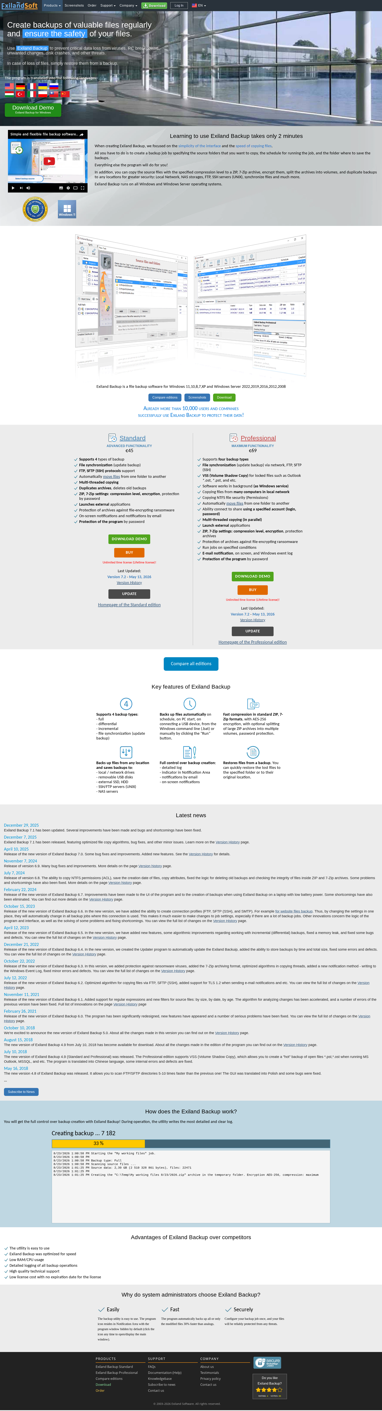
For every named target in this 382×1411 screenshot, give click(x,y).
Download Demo (129, 539)
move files (111, 477)
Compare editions (164, 397)
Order (100, 1390)
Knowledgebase (160, 1378)
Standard (133, 438)
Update (129, 594)
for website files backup (294, 911)
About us (207, 1367)
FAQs (152, 1367)
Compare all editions (191, 664)
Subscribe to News (21, 1092)
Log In (179, 5)
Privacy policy (210, 1378)
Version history (150, 866)
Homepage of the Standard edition (129, 605)
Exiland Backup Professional (117, 1372)
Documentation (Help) (164, 1372)
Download (224, 397)
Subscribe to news (161, 1384)
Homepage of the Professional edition (253, 642)
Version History (129, 583)
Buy (129, 553)
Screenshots (197, 397)
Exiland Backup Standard (114, 1367)
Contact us (156, 1390)
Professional (258, 438)
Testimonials (209, 1372)
